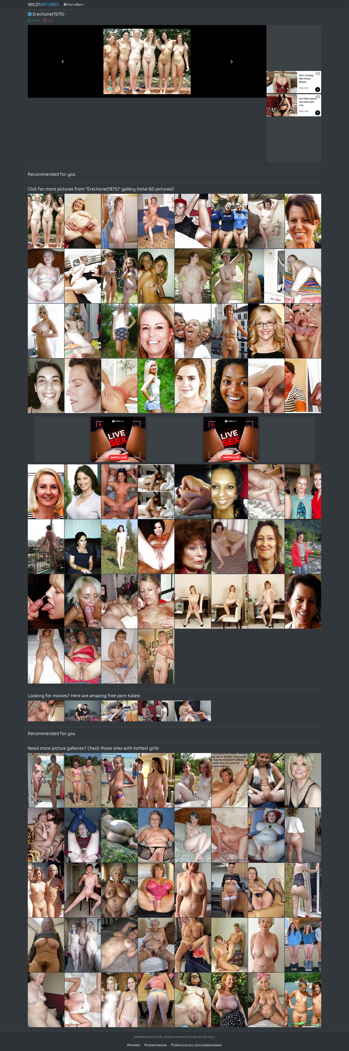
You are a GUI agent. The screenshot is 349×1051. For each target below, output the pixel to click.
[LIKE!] (29, 20)
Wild (43, 4)
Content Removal (157, 1045)
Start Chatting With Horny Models (306, 78)
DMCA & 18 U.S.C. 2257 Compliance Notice (197, 1045)
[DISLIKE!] (45, 20)
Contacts (135, 1045)
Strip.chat (303, 88)
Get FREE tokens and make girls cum (308, 102)
